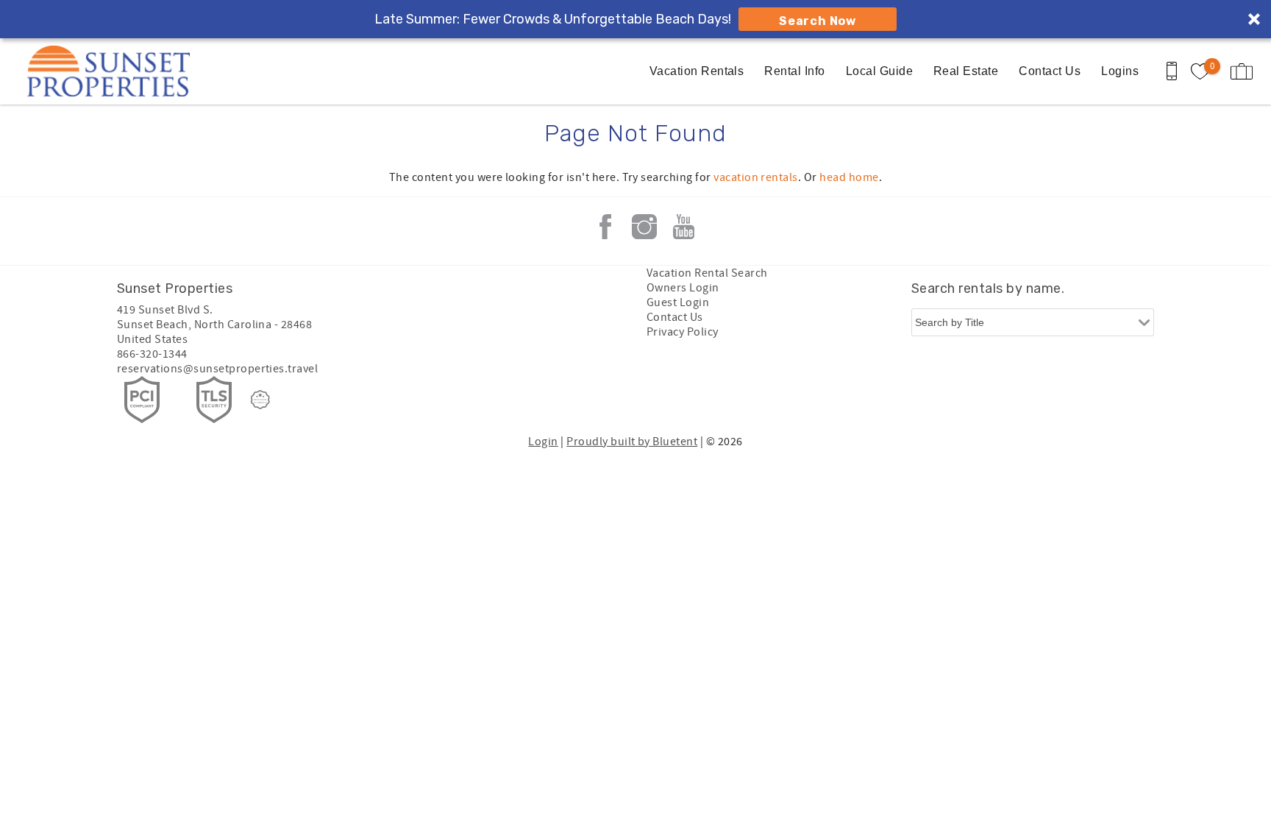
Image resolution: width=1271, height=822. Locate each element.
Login (543, 441)
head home (848, 177)
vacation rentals (755, 177)
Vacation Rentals (696, 71)
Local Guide (879, 71)
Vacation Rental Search (707, 273)
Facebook (605, 226)
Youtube (683, 226)
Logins (1120, 71)
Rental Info (794, 71)
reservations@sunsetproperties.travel (217, 368)
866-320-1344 (152, 354)
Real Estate (965, 71)
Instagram (644, 226)
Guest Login (678, 302)
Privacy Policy (683, 332)
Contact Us (1049, 71)
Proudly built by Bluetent (631, 441)
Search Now (817, 21)
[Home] (112, 71)
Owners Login (683, 287)
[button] (635, 19)
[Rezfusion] (260, 399)
